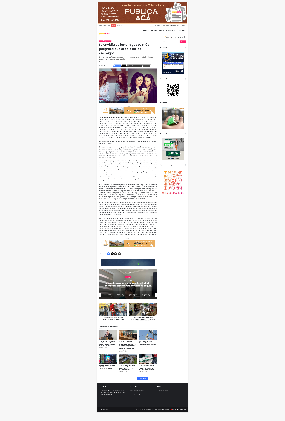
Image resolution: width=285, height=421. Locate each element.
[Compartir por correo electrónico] (115, 253)
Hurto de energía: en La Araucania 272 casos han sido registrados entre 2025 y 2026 (147, 343)
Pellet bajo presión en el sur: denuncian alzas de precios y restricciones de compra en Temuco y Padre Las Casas (147, 367)
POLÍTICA (161, 30)
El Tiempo (183, 25)
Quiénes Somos (165, 25)
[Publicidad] (142, 12)
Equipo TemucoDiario (104, 62)
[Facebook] (108, 253)
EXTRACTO (119, 25)
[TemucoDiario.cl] (104, 34)
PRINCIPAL (146, 30)
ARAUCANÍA (154, 30)
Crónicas (109, 40)
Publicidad (157, 25)
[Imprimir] (119, 253)
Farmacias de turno (174, 25)
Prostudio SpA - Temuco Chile (179, 409)
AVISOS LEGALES (170, 30)
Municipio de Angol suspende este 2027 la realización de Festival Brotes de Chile (107, 367)
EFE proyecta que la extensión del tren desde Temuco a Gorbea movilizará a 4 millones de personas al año (127, 367)
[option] (128, 284)
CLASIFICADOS (181, 30)
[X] (112, 253)
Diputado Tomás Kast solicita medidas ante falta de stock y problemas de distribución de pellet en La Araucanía (107, 343)
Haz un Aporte (142, 378)
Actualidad (102, 40)
